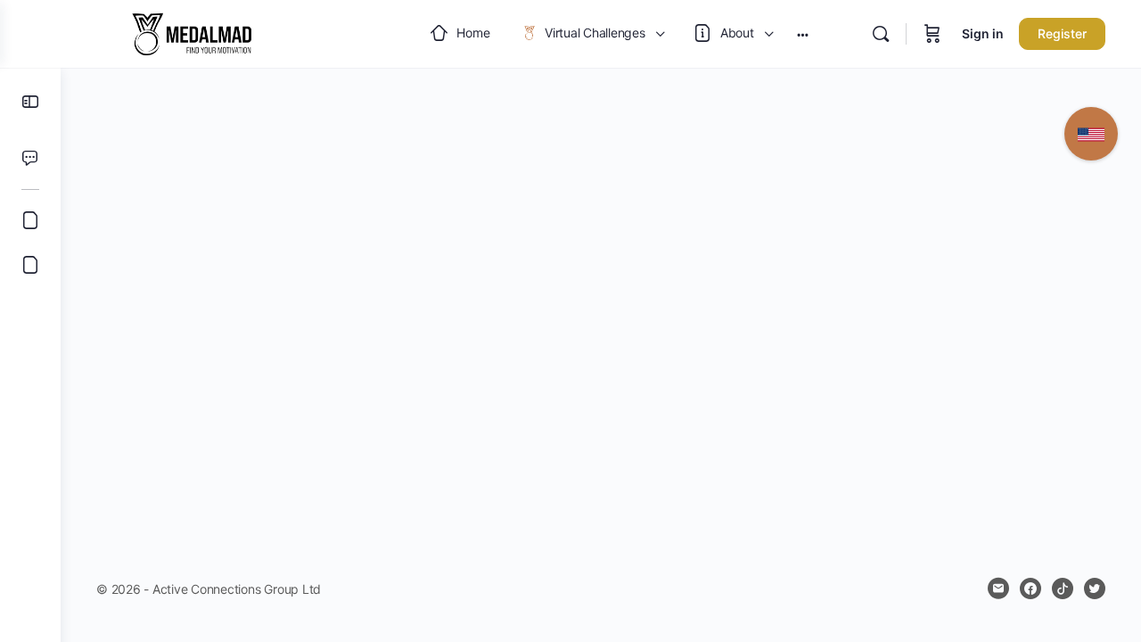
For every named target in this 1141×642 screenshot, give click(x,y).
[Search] (881, 34)
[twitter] (1094, 588)
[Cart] (932, 34)
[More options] (802, 34)
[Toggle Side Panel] (30, 101)
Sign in (983, 33)
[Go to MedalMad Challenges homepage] (192, 32)
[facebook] (1030, 588)
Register (1062, 33)
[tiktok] (1062, 588)
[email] (998, 588)
